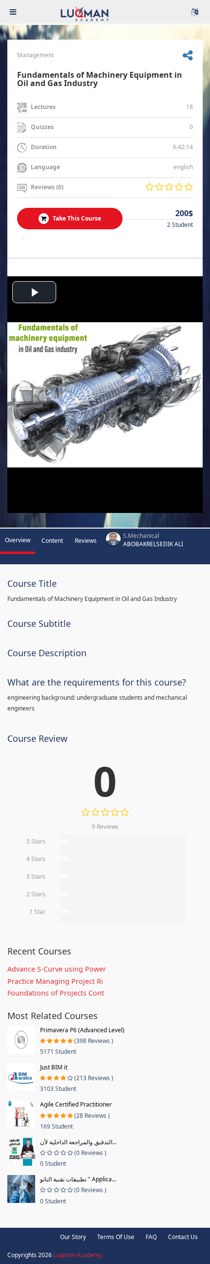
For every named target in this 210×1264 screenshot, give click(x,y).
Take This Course (76, 218)
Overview (17, 540)
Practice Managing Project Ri (55, 981)
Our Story (73, 1237)
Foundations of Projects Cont (55, 993)
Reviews (86, 540)
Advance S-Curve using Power (56, 969)
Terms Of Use (115, 1237)
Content (52, 540)
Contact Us (183, 1237)
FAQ (151, 1237)
